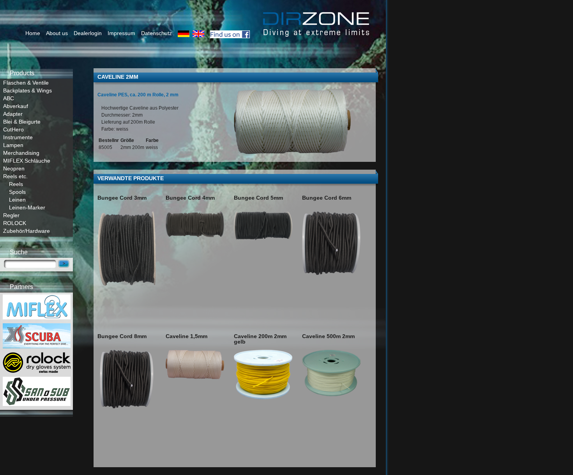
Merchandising (21, 153)
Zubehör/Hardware (26, 231)
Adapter (13, 114)
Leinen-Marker (27, 207)
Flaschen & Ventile (26, 83)
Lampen (13, 145)
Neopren (14, 168)
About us (57, 33)
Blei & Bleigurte (22, 122)
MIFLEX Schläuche (26, 161)
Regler (11, 215)
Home (32, 33)
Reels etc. (15, 176)
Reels (16, 184)
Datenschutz (156, 33)
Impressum (121, 33)
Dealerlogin (88, 33)
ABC (8, 98)
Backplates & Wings (27, 90)
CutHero (13, 129)
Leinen (17, 200)
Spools (17, 192)
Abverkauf (15, 106)
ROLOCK (14, 223)
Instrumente (18, 137)
